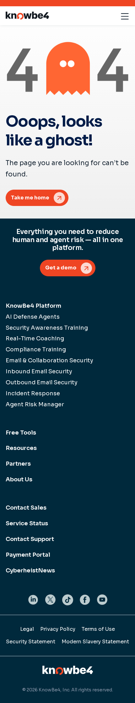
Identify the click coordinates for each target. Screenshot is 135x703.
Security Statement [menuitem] (30, 641)
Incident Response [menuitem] (33, 393)
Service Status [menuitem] (27, 523)
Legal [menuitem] (27, 629)
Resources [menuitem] (21, 448)
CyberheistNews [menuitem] (30, 570)
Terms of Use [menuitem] (98, 629)
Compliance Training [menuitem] (36, 349)
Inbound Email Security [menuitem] (39, 371)
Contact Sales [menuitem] (26, 507)
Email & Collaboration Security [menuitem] (49, 360)
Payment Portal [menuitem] (28, 554)
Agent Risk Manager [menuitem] (35, 404)
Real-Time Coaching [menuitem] (35, 338)
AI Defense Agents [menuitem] (33, 316)
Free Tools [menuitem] (21, 432)
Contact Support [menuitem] (30, 539)
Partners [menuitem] (18, 463)
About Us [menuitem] (19, 479)
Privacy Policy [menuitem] (57, 629)
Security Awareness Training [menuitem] (47, 327)
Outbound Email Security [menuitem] (42, 382)
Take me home (30, 197)
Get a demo (60, 267)
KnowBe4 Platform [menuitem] (33, 305)
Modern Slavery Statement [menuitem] (95, 641)
